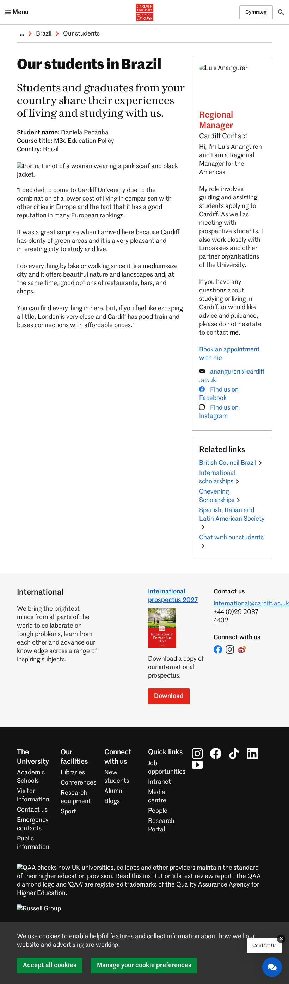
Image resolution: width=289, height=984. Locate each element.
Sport (68, 811)
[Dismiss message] (281, 939)
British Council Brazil (227, 463)
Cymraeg (256, 12)
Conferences (78, 783)
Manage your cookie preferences (144, 965)
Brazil (43, 34)
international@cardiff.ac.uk (251, 604)
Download (169, 696)
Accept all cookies (49, 965)
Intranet (159, 782)
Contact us (32, 810)
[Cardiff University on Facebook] (215, 753)
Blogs (112, 801)
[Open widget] (272, 967)
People (157, 811)
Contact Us (264, 945)
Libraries (73, 772)
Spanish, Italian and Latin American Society (232, 514)
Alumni (114, 791)
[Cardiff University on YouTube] (197, 765)
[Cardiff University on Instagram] (197, 753)
